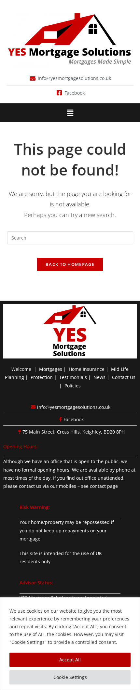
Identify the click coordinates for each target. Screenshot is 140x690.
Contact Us (123, 377)
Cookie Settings (70, 677)
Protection (42, 377)
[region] (70, 643)
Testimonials (73, 377)
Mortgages (50, 369)
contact (98, 486)
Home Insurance (87, 369)
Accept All (70, 660)
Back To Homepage (70, 264)
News (99, 377)
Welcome (21, 369)
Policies (72, 386)
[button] (70, 113)
